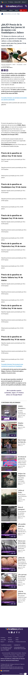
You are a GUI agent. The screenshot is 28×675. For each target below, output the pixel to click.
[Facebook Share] (7, 70)
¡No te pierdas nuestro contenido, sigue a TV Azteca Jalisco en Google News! (14, 393)
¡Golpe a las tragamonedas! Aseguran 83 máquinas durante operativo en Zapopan (22, 475)
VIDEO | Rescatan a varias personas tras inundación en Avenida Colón (22, 407)
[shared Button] (5, 70)
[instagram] (12, 633)
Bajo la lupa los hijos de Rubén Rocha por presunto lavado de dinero (22, 441)
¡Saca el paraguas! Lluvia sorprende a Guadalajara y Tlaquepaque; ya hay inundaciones (22, 508)
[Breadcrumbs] (2, 14)
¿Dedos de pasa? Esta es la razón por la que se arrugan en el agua (22, 559)
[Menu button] (1, 6)
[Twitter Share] (2, 70)
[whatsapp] (19, 632)
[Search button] (26, 6)
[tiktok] (14, 633)
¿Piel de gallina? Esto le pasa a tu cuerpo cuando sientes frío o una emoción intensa (22, 592)
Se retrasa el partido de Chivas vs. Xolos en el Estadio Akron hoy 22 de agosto (22, 458)
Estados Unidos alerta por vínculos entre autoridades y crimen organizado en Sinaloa (22, 424)
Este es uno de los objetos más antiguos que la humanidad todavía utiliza (22, 542)
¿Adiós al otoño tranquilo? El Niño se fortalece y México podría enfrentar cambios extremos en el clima (22, 491)
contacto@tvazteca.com (19, 647)
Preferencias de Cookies (16, 653)
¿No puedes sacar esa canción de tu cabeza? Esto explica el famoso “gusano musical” (22, 525)
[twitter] (9, 633)
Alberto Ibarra (9, 67)
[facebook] (17, 633)
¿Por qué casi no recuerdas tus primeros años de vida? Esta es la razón (22, 576)
